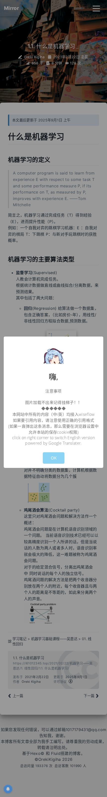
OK (53, 458)
